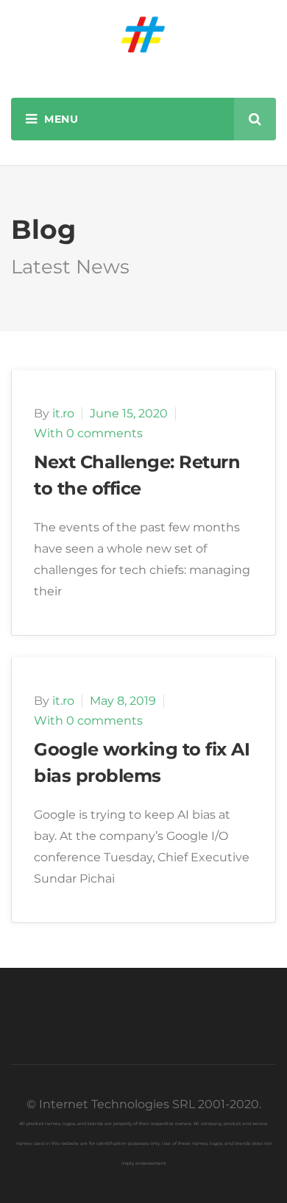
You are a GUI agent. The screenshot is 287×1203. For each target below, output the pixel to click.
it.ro (63, 413)
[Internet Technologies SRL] (143, 34)
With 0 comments (88, 433)
